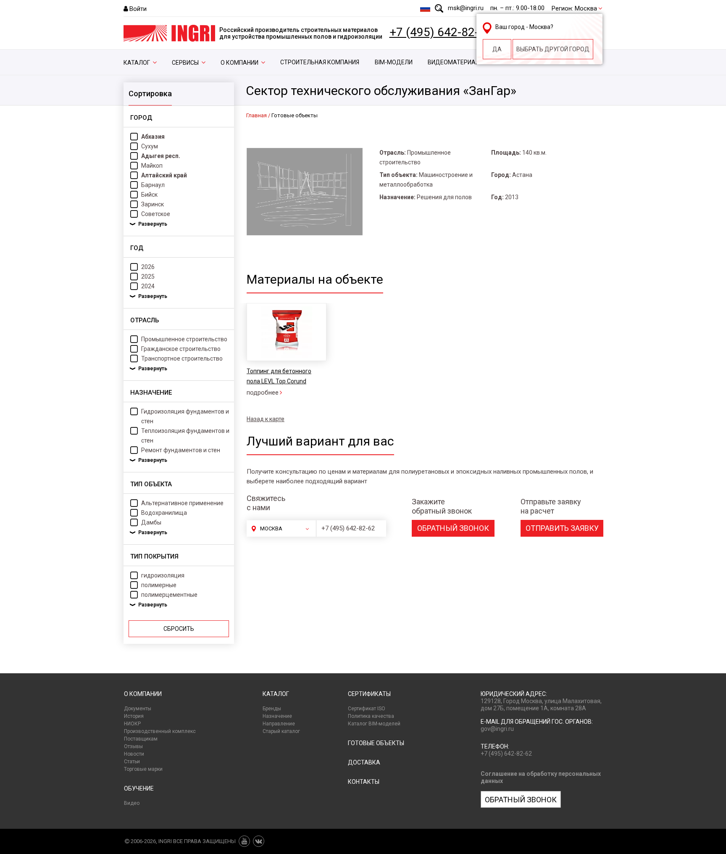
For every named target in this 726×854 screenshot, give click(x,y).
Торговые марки (143, 769)
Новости (134, 754)
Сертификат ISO (366, 709)
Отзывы (133, 746)
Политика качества (371, 716)
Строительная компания (319, 62)
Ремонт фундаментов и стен (180, 450)
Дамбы (151, 522)
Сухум (149, 146)
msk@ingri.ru (466, 8)
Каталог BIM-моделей (374, 724)
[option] (286, 350)
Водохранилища (164, 512)
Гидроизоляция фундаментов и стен (185, 416)
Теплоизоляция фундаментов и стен (185, 435)
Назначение (277, 716)
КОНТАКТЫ (363, 781)
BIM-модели (394, 62)
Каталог (137, 62)
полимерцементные (169, 594)
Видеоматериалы (456, 62)
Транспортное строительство (182, 358)
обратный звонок (453, 528)
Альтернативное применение (182, 503)
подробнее (263, 392)
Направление (279, 724)
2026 (148, 267)
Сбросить (178, 628)
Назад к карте (265, 419)
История (134, 716)
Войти (138, 9)
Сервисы (185, 62)
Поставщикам (141, 739)
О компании (239, 62)
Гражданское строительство (181, 348)
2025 (148, 276)
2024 (148, 286)
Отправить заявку (562, 528)
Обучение (139, 788)
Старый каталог (281, 731)
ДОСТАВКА (364, 762)
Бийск (149, 194)
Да (497, 49)
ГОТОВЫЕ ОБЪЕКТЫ (376, 743)
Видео (131, 803)
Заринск (152, 204)
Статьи (132, 761)
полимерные (158, 585)
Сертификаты (369, 694)
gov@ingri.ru (497, 728)
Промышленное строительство (184, 339)
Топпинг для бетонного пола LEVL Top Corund (279, 376)
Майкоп (152, 165)
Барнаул (153, 185)
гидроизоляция (162, 575)
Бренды (272, 709)
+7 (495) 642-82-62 (440, 32)
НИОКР (132, 724)
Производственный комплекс (160, 731)
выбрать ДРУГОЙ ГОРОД (552, 49)
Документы (137, 709)
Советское (155, 214)
